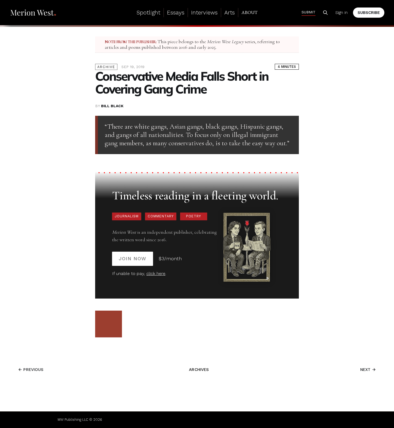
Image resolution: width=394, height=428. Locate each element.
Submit (308, 12)
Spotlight (148, 12)
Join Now (132, 258)
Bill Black (112, 106)
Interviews (204, 12)
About (249, 12)
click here (155, 273)
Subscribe (369, 12)
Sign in (341, 12)
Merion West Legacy (225, 41)
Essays (175, 12)
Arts (229, 12)
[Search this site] (325, 13)
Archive (106, 67)
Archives (199, 369)
